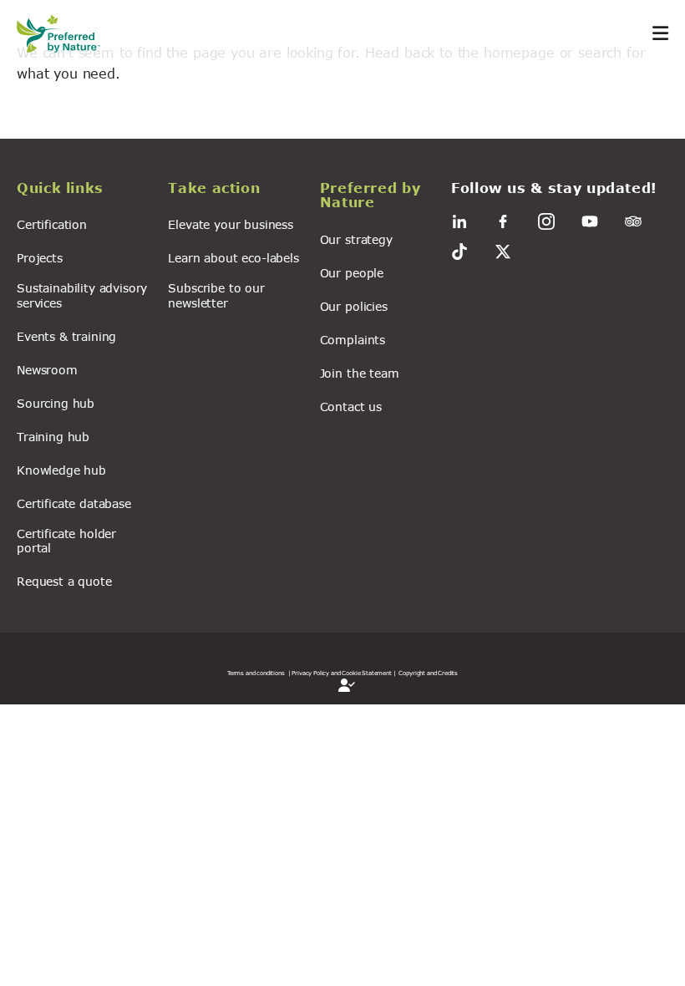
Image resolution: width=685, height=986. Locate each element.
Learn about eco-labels (233, 258)
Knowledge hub (61, 470)
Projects (40, 258)
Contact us (351, 406)
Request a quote (64, 581)
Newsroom (47, 370)
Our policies (354, 306)
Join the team (359, 373)
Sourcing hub (55, 403)
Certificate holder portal (66, 540)
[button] (82, 190)
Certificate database (74, 503)
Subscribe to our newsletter (216, 295)
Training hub (53, 436)
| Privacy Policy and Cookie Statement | (342, 672)
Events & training (66, 336)
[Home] (67, 34)
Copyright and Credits (428, 672)
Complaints (352, 340)
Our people (351, 273)
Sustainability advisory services (82, 295)
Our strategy (356, 239)
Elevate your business (230, 224)
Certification (52, 224)
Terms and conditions (256, 672)
